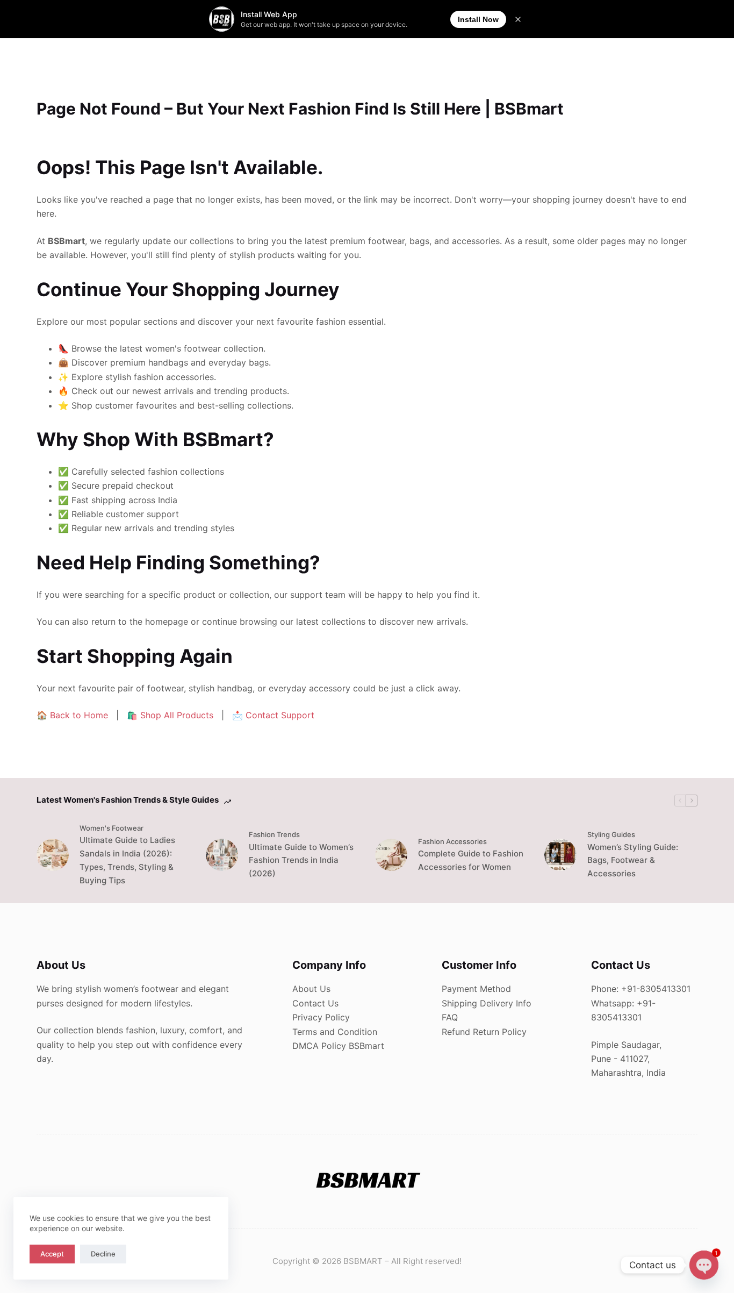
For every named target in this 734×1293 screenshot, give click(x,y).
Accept (52, 1253)
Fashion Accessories (452, 841)
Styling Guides (611, 834)
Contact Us (315, 1003)
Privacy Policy (321, 1017)
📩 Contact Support (273, 715)
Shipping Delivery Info (486, 1003)
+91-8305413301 (655, 988)
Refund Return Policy (484, 1031)
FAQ (450, 1017)
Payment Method (476, 988)
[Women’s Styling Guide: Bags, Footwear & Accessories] (560, 855)
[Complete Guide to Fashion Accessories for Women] (391, 855)
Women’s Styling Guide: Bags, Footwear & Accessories (632, 860)
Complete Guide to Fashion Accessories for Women (470, 860)
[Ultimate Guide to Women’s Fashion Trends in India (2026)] (222, 855)
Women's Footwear (111, 828)
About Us (311, 988)
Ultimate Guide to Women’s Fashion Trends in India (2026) (301, 860)
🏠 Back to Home (72, 715)
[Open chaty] (703, 1265)
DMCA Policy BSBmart (338, 1045)
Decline (103, 1253)
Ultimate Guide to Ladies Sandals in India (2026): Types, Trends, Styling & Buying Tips (127, 860)
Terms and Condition (334, 1031)
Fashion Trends (274, 834)
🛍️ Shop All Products (170, 715)
